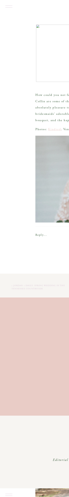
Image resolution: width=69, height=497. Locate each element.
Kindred (54, 129)
